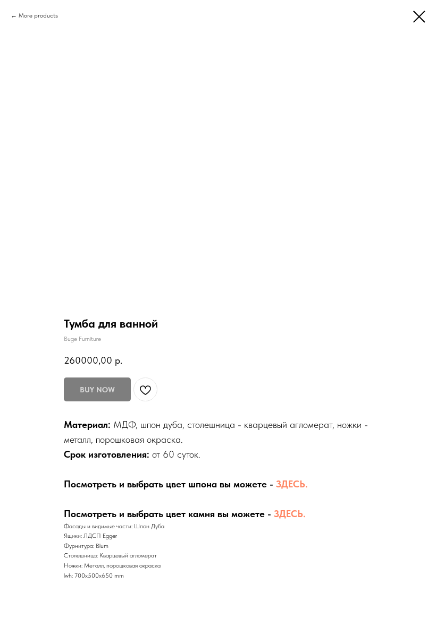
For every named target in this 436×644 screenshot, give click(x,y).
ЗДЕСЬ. (292, 484)
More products (38, 15)
